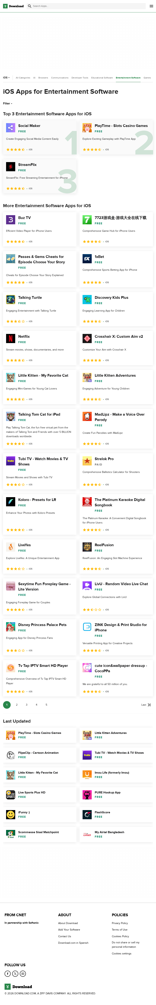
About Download (68, 923)
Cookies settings (121, 953)
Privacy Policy (120, 923)
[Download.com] (13, 6)
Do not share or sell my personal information (125, 944)
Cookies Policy (120, 936)
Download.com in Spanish (73, 942)
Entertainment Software (128, 77)
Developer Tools (80, 77)
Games (147, 77)
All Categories (23, 77)
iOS (5, 77)
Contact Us (64, 936)
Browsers (43, 77)
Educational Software (102, 77)
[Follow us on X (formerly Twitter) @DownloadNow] (15, 974)
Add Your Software (69, 929)
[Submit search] (30, 6)
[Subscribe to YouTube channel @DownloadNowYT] (23, 974)
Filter (6, 103)
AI (34, 77)
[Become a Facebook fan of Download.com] (8, 974)
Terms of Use (119, 929)
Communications (59, 77)
